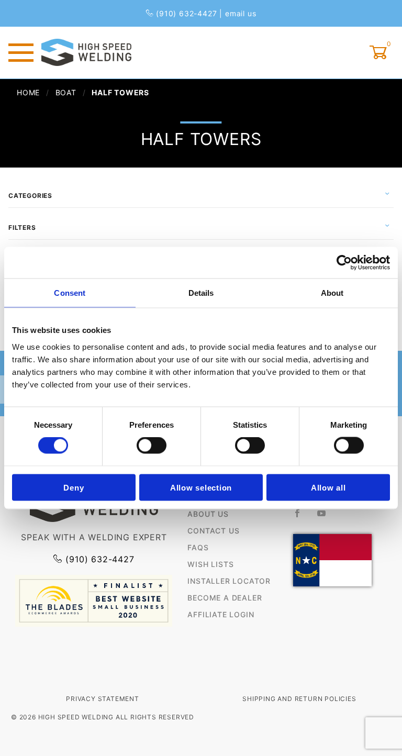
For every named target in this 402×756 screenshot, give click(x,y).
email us (240, 13)
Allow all (328, 487)
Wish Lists (210, 564)
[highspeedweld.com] (86, 51)
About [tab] (332, 292)
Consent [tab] (69, 292)
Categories (30, 195)
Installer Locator (229, 580)
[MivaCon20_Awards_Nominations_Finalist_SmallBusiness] (93, 600)
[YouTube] (326, 517)
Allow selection (201, 487)
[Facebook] (301, 517)
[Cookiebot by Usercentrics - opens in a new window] (344, 263)
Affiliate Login (220, 614)
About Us (207, 513)
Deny (73, 487)
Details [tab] (201, 292)
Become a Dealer (224, 597)
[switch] (151, 445)
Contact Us (213, 530)
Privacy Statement (102, 699)
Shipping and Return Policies (299, 699)
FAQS (197, 547)
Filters (22, 227)
